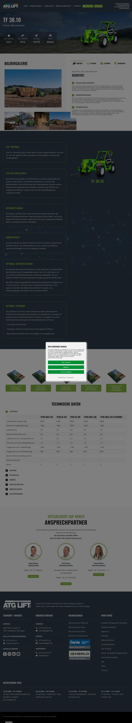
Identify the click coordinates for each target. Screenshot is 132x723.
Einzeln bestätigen (66, 372)
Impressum (70, 377)
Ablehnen (66, 367)
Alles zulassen (66, 362)
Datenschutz (61, 377)
